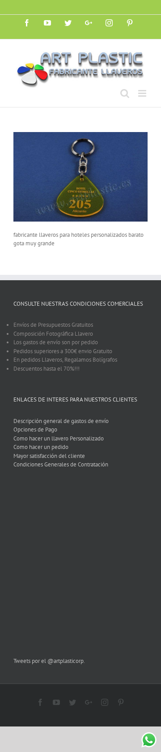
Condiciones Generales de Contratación (60, 464)
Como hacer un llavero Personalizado (58, 438)
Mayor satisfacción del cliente (49, 456)
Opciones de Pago (35, 429)
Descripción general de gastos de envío (61, 421)
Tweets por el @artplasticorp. (49, 661)
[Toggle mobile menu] (143, 93)
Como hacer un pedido (40, 447)
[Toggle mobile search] (124, 93)
